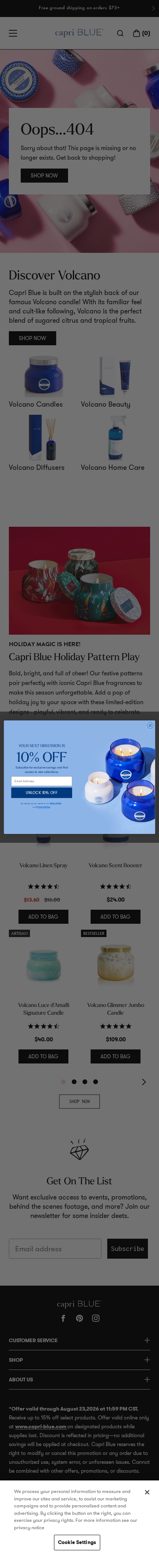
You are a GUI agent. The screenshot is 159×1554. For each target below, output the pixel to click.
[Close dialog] (150, 725)
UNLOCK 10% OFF (41, 792)
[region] (79, 1517)
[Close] (147, 1492)
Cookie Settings (77, 1542)
